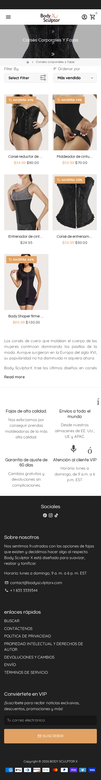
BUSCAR (11, 620)
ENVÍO (10, 664)
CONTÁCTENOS (18, 628)
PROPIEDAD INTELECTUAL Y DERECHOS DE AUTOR (43, 646)
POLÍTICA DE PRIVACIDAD (27, 636)
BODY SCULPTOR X (63, 761)
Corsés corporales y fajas (55, 62)
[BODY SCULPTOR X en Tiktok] (56, 515)
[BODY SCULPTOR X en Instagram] (51, 515)
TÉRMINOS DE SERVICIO (26, 672)
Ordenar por (66, 68)
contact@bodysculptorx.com (33, 582)
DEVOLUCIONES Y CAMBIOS (29, 657)
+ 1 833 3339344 (21, 590)
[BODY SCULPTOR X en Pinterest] (45, 515)
